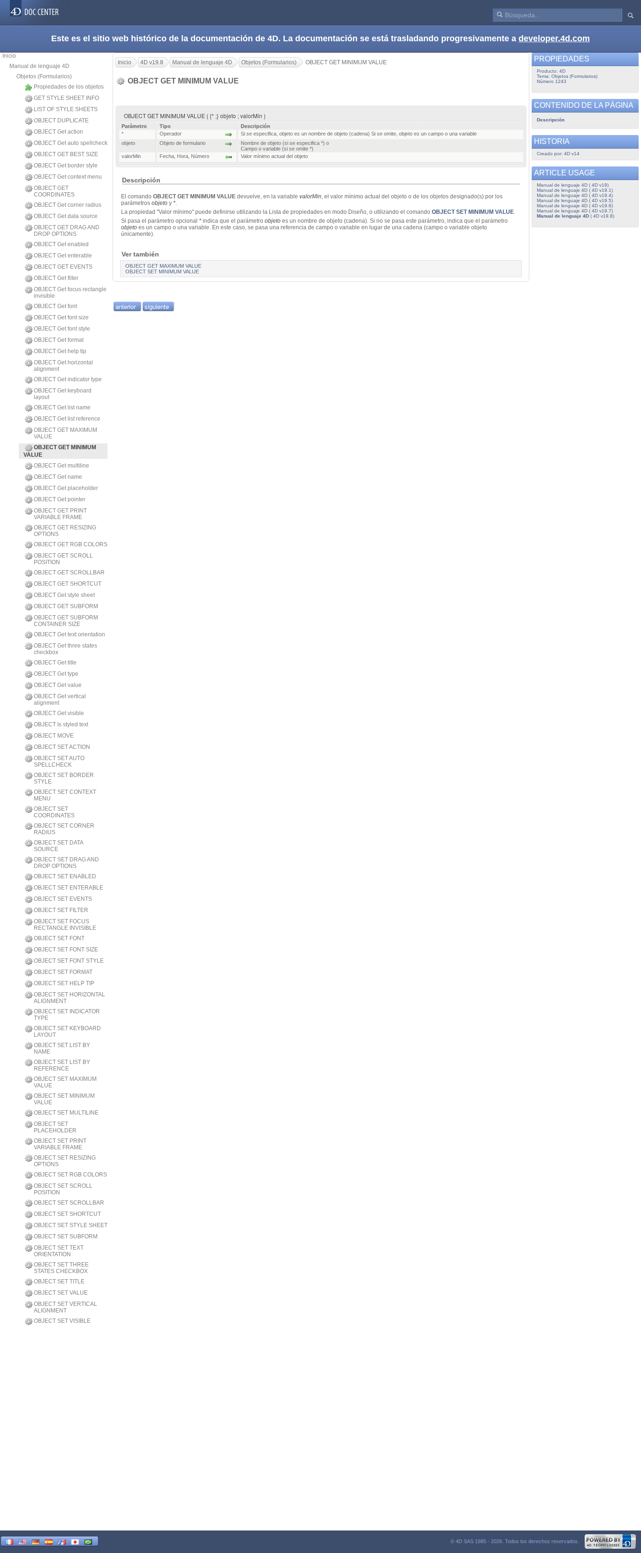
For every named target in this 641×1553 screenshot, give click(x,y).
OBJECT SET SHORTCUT (67, 1214)
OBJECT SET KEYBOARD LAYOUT (67, 1031)
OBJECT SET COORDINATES (54, 812)
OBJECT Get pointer (59, 499)
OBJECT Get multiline (61, 465)
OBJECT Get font (55, 306)
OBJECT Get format (59, 340)
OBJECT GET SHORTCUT (67, 583)
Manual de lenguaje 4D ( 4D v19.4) (575, 195)
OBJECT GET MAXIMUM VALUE (65, 433)
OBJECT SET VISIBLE (62, 1321)
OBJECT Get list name (62, 407)
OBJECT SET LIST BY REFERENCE (62, 1065)
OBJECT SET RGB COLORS (70, 1174)
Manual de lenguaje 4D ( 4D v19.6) (575, 205)
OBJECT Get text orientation (69, 634)
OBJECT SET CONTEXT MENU (65, 795)
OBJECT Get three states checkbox (65, 649)
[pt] (88, 1541)
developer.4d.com (554, 38)
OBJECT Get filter (56, 278)
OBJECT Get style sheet (64, 595)
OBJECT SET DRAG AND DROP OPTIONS (66, 862)
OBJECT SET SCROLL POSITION (63, 1189)
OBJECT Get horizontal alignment (63, 365)
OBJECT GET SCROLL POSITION (63, 558)
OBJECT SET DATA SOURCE (58, 845)
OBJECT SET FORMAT (63, 972)
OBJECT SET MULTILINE (66, 1112)
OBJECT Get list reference (67, 418)
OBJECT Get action (58, 131)
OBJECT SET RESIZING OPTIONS (65, 1161)
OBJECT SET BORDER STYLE (64, 778)
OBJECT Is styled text (61, 724)
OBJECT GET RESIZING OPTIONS (65, 530)
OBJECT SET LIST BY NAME (62, 1048)
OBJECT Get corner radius (67, 205)
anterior (125, 306)
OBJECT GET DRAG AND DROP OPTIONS (66, 230)
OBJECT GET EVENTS (63, 267)
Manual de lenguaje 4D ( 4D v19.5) (575, 200)
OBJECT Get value (58, 685)
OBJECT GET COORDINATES (54, 191)
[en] (22, 1541)
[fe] (62, 1541)
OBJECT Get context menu (68, 176)
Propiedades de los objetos (69, 86)
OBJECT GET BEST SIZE (66, 154)
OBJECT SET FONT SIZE (66, 949)
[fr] (9, 1541)
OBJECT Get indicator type (68, 379)
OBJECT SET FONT (59, 938)
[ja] (75, 1541)
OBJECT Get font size (61, 317)
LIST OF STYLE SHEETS (66, 109)
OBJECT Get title (55, 662)
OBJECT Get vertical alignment (60, 699)
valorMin (310, 196)
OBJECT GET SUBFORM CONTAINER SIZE (66, 620)
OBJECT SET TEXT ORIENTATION (59, 1251)
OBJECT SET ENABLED (65, 876)
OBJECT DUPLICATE (61, 120)
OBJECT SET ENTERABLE (68, 887)
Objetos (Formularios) (44, 76)
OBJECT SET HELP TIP (64, 983)
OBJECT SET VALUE (61, 1292)
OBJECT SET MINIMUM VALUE (64, 1099)
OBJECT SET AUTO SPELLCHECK (59, 761)
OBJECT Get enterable (63, 255)
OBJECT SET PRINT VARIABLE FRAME (60, 1144)
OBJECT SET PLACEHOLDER (55, 1127)
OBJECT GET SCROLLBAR (69, 572)
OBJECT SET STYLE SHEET (70, 1225)
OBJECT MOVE (54, 735)
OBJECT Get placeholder (66, 488)
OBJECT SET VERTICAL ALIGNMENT (65, 1307)
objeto (160, 203)
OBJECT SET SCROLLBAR (69, 1202)
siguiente (157, 306)
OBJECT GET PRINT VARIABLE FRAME (60, 513)
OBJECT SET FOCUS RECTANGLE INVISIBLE (65, 924)
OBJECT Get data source (66, 216)
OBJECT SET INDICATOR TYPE (67, 1014)
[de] (36, 1541)
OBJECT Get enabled (61, 244)
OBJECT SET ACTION (62, 747)
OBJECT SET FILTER (61, 910)
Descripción (551, 119)
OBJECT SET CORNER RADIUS (64, 829)
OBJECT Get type (56, 674)
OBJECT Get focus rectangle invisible (70, 292)
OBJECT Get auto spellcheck (70, 143)
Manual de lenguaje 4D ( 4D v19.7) (575, 210)
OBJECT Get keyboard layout (63, 393)
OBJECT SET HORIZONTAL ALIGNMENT (69, 997)
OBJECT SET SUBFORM (66, 1236)
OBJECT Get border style (66, 165)
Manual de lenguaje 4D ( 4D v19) (573, 185)
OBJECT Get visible (59, 713)
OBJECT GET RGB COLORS (70, 544)
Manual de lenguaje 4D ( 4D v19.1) (575, 190)
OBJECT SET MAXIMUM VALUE (65, 1082)
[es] (49, 1541)
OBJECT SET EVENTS (63, 899)
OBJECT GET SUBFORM (66, 606)
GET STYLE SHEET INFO (66, 98)
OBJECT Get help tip (60, 351)
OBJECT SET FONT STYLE (69, 960)
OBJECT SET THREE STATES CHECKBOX (61, 1267)
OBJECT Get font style (62, 328)
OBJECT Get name (58, 477)
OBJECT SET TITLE (59, 1281)
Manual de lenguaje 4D (39, 66)
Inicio (9, 56)
